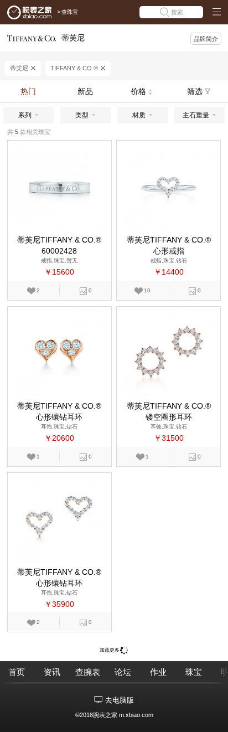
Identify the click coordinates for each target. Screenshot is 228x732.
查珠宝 (69, 12)
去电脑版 (119, 700)
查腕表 (87, 672)
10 (147, 290)
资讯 (52, 672)
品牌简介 (206, 38)
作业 (158, 672)
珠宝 (193, 672)
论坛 (123, 672)
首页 (16, 672)
